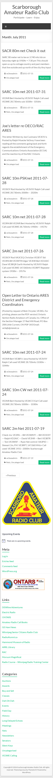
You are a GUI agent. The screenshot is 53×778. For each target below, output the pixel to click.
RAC (4, 652)
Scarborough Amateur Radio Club (26, 9)
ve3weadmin (11, 73)
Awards (6, 685)
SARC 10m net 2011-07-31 (24, 91)
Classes (5, 695)
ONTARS (6, 617)
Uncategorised (12, 78)
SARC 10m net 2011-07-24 (24, 352)
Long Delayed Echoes (12, 720)
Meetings (6, 725)
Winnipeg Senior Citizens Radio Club (20, 632)
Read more (44, 78)
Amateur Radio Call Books (15, 622)
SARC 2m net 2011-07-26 (23, 251)
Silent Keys (7, 745)
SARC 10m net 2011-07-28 (24, 216)
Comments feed (10, 566)
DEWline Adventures (12, 607)
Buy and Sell (8, 690)
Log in (5, 556)
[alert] (26, 541)
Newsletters (8, 735)
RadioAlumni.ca (9, 637)
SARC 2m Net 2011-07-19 (23, 428)
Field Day (6, 710)
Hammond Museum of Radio (16, 642)
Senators (6, 740)
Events (5, 705)
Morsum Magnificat (11, 657)
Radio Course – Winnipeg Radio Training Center (25, 662)
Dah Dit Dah (8, 700)
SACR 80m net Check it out (24, 50)
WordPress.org (9, 571)
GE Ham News (9, 627)
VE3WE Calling (9, 755)
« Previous (11, 475)
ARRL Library (8, 647)
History (5, 715)
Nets (8, 112)
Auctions (6, 680)
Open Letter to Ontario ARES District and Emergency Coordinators (25, 300)
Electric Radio (8, 612)
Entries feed (8, 561)
